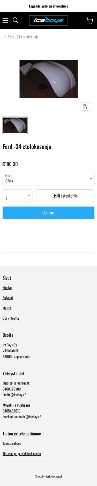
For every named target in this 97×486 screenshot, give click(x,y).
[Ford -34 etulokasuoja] (15, 125)
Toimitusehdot (12, 443)
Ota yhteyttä (11, 318)
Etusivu (7, 287)
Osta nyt (48, 212)
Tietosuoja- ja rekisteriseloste (22, 453)
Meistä (7, 308)
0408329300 (12, 389)
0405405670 (11, 410)
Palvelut (8, 297)
